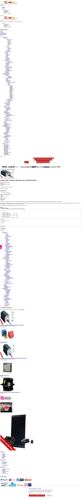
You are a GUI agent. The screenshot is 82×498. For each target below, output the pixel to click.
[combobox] (4, 30)
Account (1, 156)
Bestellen (3, 470)
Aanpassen (49, 495)
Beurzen (3, 457)
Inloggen (5, 12)
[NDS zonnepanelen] (17, 450)
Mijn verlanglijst (6, 10)
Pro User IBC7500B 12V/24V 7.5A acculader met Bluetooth (10, 392)
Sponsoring (4, 454)
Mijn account (6, 11)
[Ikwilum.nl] (10, 4)
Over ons (3, 472)
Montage (3, 453)
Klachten (3, 469)
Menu (1, 35)
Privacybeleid (4, 462)
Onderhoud (4, 456)
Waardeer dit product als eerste (5, 182)
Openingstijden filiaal (5, 471)
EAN (1, 190)
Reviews (1, 207)
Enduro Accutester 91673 (4, 375)
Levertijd (1, 185)
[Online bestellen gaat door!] (43, 162)
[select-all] (22, 309)
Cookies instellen (5, 465)
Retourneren (4, 463)
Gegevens (1, 199)
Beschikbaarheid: (3, 184)
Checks (3, 455)
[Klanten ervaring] (31, 167)
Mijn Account (4, 461)
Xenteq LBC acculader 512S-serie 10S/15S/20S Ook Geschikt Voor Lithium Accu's (13, 358)
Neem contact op (4, 473)
